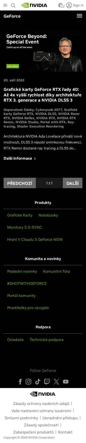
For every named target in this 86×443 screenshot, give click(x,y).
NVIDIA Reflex (23, 118)
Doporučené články (19, 110)
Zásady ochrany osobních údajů (41, 403)
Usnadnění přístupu (60, 417)
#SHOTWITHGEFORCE (27, 283)
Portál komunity (21, 295)
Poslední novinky (22, 271)
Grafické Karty (19, 215)
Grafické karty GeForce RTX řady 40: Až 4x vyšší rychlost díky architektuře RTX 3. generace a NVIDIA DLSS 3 (42, 95)
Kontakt (65, 432)
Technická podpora (47, 339)
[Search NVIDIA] (14, 4)
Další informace (18, 158)
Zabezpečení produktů (33, 432)
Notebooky (48, 215)
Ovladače (15, 339)
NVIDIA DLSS (45, 114)
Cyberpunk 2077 (49, 110)
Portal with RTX (53, 122)
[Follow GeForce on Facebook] (20, 381)
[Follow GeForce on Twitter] (56, 381)
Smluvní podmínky (21, 417)
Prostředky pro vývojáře (28, 307)
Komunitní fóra (56, 271)
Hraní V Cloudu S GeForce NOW (35, 239)
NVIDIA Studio (27, 122)
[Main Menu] (5, 5)
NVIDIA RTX (45, 118)
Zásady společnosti (41, 425)
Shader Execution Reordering (40, 126)
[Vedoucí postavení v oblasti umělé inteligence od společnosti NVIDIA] (34, 5)
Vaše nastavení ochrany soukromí (41, 410)
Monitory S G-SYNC (24, 227)
